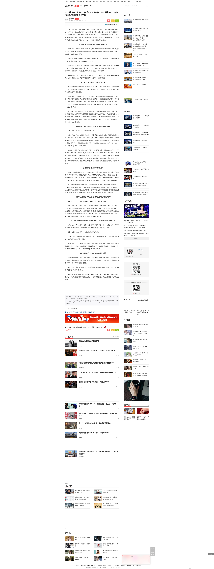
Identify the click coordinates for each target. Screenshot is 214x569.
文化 (115, 1)
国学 (125, 1)
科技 (108, 1)
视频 (74, 1)
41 (118, 387)
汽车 (101, 1)
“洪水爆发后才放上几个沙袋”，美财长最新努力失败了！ (97, 372)
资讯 (71, 1)
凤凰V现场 (128, 201)
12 (118, 418)
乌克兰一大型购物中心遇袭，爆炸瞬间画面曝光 (95, 423)
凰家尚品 (127, 405)
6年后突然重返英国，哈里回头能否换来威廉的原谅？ (96, 363)
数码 (129, 1)
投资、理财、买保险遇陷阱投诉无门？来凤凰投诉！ (80, 312)
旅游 (118, 1)
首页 (67, 1)
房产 (104, 1)
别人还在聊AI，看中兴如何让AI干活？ (135, 230)
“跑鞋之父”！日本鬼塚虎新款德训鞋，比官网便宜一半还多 (129, 417)
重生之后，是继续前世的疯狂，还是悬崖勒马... (143, 312)
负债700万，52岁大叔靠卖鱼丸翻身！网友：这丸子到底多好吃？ (84, 327)
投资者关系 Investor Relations (88, 565)
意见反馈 (123, 565)
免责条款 (117, 565)
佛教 (122, 1)
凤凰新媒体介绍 (75, 565)
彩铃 (144, 300)
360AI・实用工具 (112, 24)
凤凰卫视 (82, 1)
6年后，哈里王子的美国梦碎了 (89, 341)
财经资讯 (86, 6)
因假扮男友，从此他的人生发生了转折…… (129, 311)
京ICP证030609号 (137, 565)
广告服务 (99, 565)
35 (118, 437)
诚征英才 (105, 565)
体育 (94, 1)
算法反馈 (117, 336)
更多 (132, 1)
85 (118, 355)
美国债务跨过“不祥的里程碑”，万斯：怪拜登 (94, 382)
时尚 (97, 1)
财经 (87, 1)
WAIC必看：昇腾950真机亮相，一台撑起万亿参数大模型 (136, 221)
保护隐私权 (111, 565)
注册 (137, 1)
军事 (111, 1)
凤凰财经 (140, 250)
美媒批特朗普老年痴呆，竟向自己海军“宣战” (94, 433)
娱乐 (90, 1)
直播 (78, 1)
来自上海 (77, 20)
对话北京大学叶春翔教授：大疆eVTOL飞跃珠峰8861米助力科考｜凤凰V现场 (136, 226)
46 (118, 409)
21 (118, 377)
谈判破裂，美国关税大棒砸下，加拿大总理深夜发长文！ (98, 351)
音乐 (142, 300)
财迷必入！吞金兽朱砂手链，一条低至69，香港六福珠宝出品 (143, 417)
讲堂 (139, 300)
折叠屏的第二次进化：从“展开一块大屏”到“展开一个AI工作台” (136, 234)
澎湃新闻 (71, 19)
